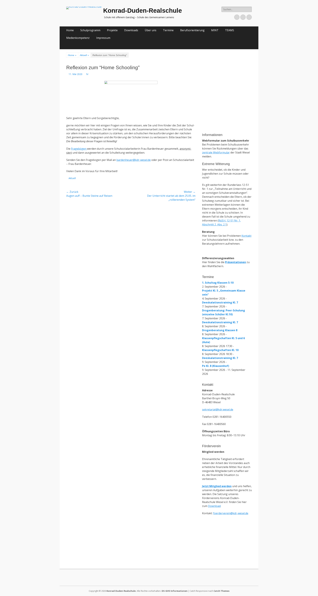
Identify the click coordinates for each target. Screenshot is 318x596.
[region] (227, 111)
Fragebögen (79, 148)
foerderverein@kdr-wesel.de (230, 513)
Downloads (131, 30)
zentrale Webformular (216, 152)
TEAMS (229, 30)
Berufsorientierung (192, 30)
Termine (168, 30)
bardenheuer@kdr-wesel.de (133, 160)
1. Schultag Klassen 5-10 (218, 282)
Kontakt (246, 236)
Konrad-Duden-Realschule (142, 10)
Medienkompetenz (78, 38)
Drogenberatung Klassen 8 (219, 330)
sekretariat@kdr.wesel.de (217, 409)
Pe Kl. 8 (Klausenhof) (215, 366)
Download (214, 506)
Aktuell (84, 55)
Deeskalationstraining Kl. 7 (220, 302)
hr (87, 74)
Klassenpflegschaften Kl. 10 (220, 350)
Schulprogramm (90, 30)
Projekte (112, 30)
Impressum (103, 38)
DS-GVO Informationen (174, 590)
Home (70, 30)
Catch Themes (221, 590)
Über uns (150, 30)
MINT (214, 30)
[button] (207, 80)
